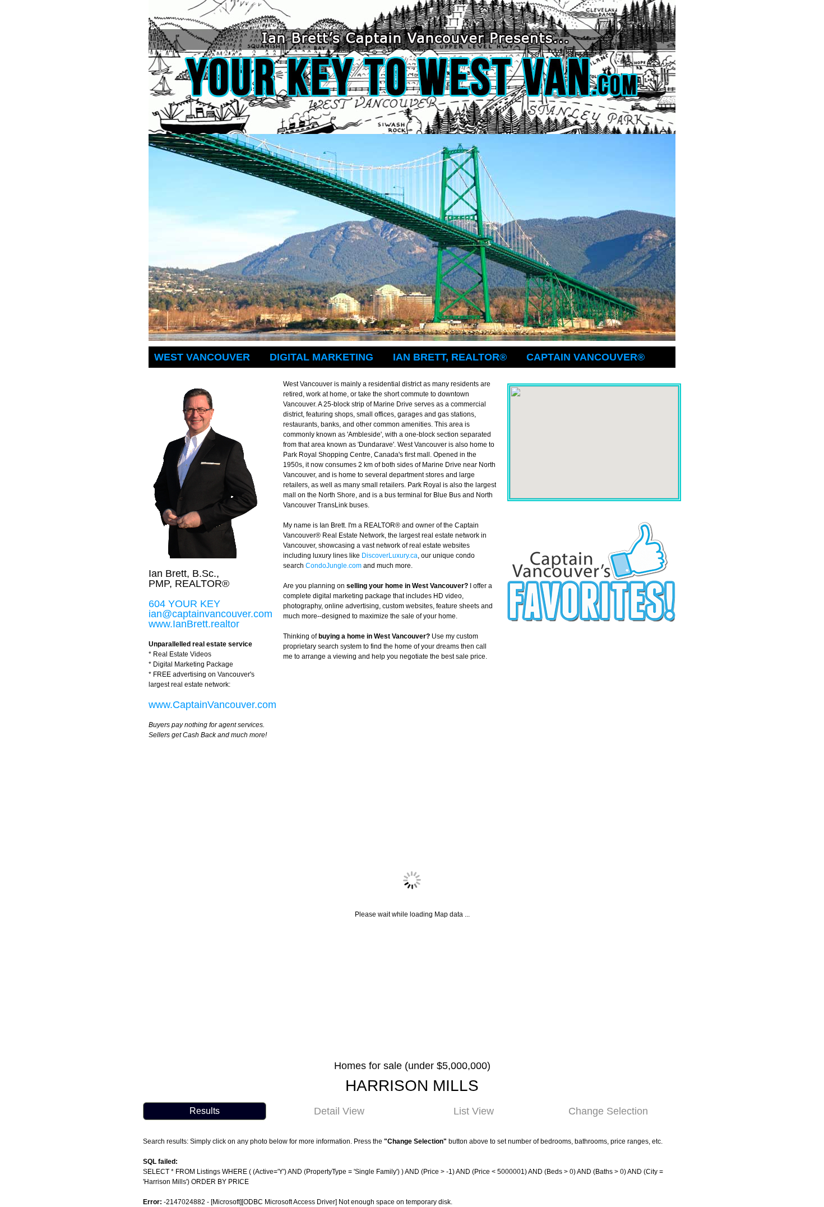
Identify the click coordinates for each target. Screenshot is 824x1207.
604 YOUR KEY (184, 603)
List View (473, 1111)
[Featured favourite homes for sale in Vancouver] (591, 526)
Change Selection (608, 1111)
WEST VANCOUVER (202, 357)
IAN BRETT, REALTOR (450, 357)
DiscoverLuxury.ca (390, 555)
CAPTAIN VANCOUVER (585, 357)
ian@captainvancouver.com (210, 613)
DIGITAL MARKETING (321, 357)
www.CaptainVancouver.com (212, 704)
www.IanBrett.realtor (194, 624)
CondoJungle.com (333, 566)
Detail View (339, 1111)
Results (204, 1111)
